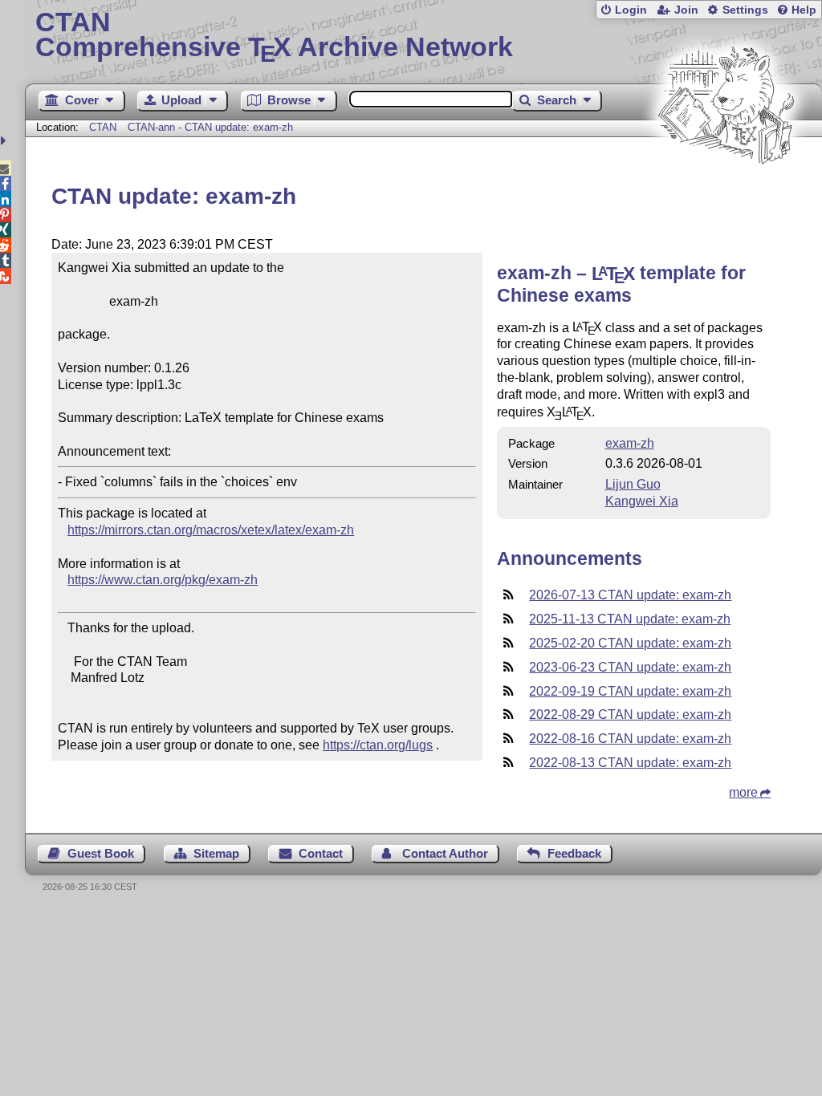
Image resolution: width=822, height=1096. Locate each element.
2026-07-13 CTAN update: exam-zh (630, 595)
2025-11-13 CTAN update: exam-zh (629, 619)
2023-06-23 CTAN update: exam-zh (630, 667)
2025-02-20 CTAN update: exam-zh (630, 643)
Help (803, 10)
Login (631, 10)
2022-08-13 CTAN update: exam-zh (630, 762)
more (743, 792)
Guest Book (100, 853)
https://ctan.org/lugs (378, 745)
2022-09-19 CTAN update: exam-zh (630, 691)
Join (686, 10)
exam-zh (629, 443)
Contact (321, 853)
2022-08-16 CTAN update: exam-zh (630, 738)
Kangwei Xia (641, 501)
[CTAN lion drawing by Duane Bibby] (726, 194)
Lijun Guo (633, 484)
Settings (745, 10)
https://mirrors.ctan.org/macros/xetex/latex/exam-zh (210, 530)
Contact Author (445, 853)
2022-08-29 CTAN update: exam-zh (630, 714)
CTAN (102, 127)
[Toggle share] (5, 140)
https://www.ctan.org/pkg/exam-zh (162, 580)
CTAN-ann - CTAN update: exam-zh (210, 127)
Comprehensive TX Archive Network (274, 36)
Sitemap (216, 853)
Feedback (574, 853)
